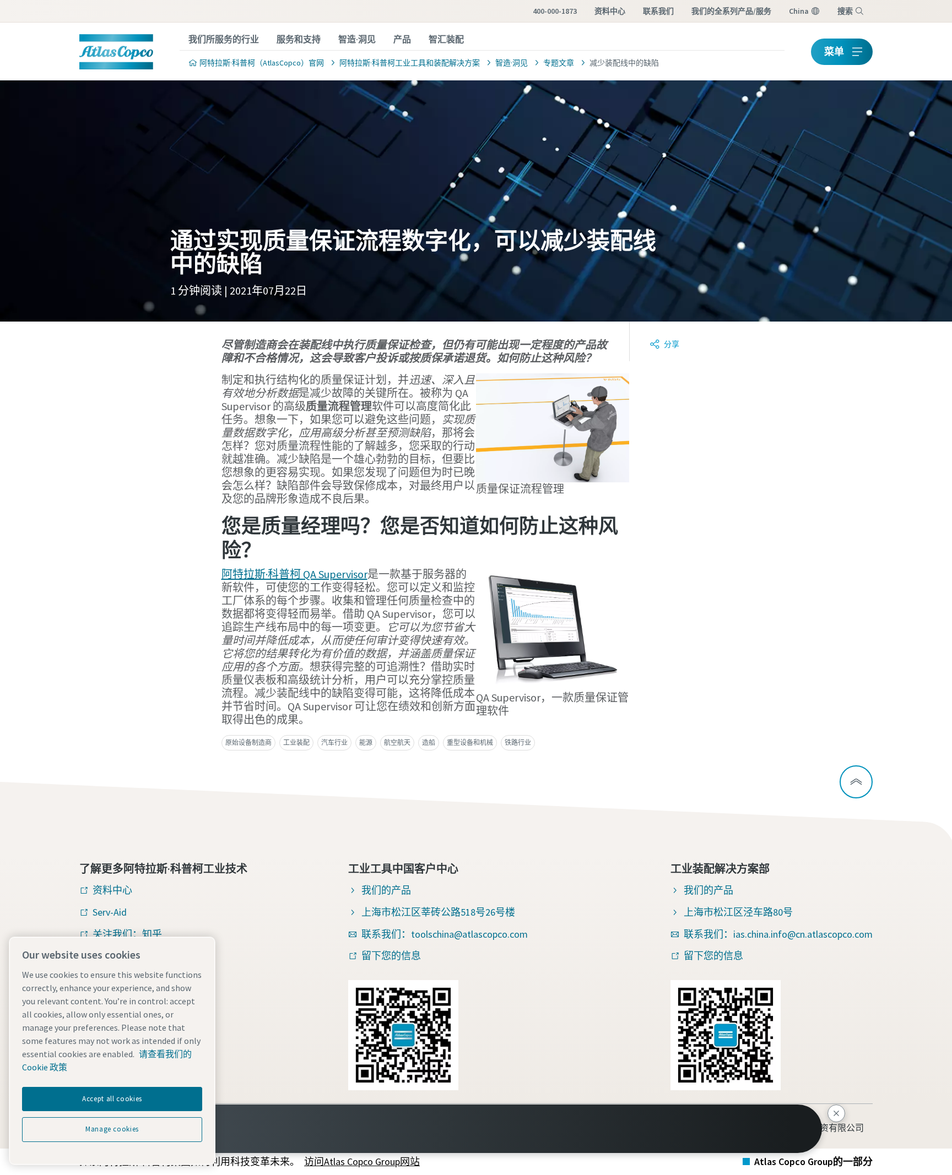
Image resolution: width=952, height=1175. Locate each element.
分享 (671, 344)
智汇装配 (446, 39)
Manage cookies (112, 1129)
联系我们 (658, 11)
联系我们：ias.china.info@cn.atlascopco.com (778, 934)
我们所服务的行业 (223, 39)
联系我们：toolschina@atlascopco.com (444, 934)
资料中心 (609, 11)
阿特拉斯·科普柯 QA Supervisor (294, 574)
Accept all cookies (112, 1098)
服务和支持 (299, 39)
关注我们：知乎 (127, 934)
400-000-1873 (555, 11)
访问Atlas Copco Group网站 (362, 1161)
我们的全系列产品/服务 (731, 11)
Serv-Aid (110, 912)
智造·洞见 (357, 39)
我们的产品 (386, 890)
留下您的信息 (391, 955)
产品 (402, 39)
